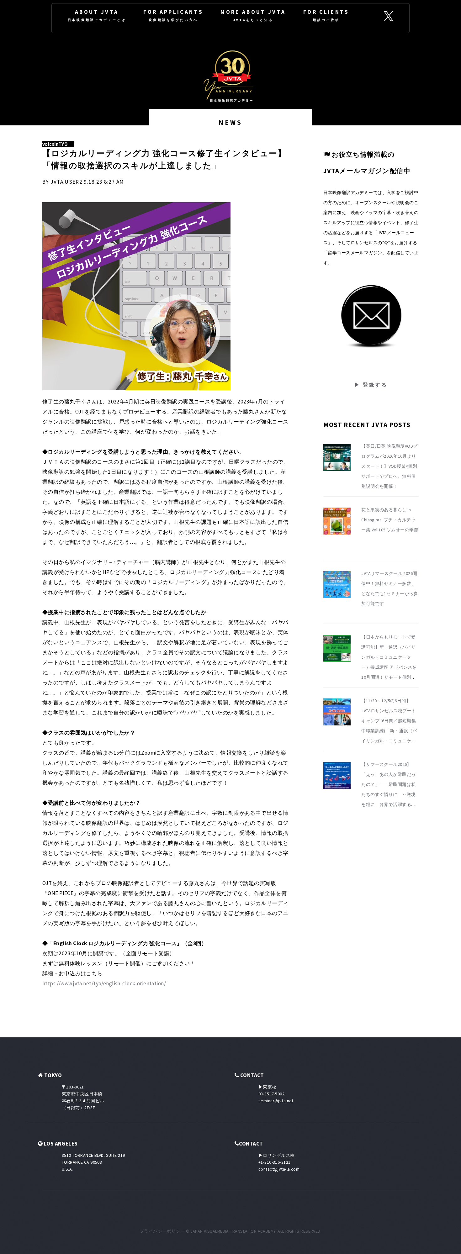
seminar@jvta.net (276, 1101)
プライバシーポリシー (162, 1231)
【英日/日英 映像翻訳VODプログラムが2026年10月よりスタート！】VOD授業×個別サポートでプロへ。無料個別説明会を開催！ (389, 466)
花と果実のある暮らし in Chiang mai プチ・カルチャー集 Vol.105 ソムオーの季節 (389, 520)
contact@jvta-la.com (278, 1169)
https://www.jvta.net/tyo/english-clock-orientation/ (104, 983)
